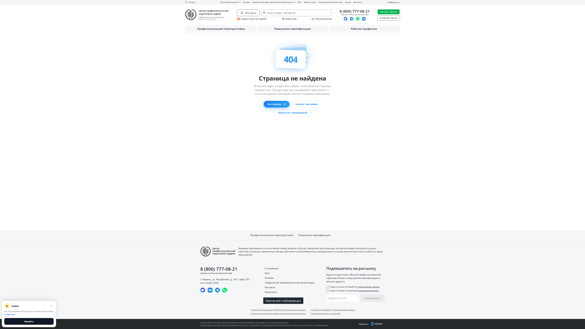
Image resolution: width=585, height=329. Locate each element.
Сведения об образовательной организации (272, 2)
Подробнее (9, 314)
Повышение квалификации (292, 28)
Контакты (357, 2)
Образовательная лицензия (211, 17)
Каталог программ (306, 104)
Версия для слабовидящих (283, 300)
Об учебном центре (229, 2)
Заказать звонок (388, 11)
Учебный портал (388, 17)
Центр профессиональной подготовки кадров (213, 12)
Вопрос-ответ (310, 2)
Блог (300, 2)
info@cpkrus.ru (393, 2)
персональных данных (369, 286)
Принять (29, 321)
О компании (272, 268)
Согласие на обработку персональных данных (333, 309)
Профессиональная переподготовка (221, 28)
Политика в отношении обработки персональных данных (278, 309)
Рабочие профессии (364, 28)
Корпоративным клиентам (331, 2)
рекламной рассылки (368, 290)
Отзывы (246, 2)
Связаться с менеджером (292, 112)
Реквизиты (271, 292)
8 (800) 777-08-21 (355, 11)
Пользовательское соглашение (325, 313)
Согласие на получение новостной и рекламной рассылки (278, 313)
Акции (348, 2)
